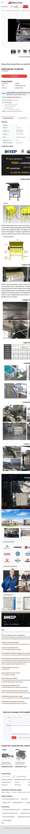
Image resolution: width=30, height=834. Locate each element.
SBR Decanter (18, 785)
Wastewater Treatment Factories (10, 813)
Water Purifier (24, 799)
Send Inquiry (14, 76)
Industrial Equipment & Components (12, 10)
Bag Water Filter (6, 802)
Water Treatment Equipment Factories (11, 809)
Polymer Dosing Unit (6, 782)
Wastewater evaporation (7, 779)
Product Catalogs (22, 776)
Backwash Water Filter (18, 802)
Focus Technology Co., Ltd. (18, 828)
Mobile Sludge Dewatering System (21, 779)
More (2, 823)
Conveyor (17, 782)
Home (2, 10)
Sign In (3, 111)
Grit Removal (4, 785)
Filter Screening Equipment (9, 816)
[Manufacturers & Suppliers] (15, 2)
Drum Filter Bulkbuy (7, 820)
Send (14, 737)
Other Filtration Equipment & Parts (10, 799)
